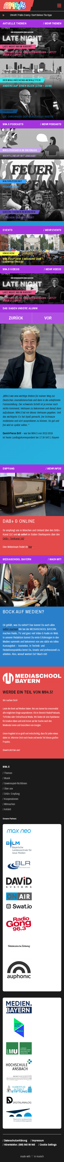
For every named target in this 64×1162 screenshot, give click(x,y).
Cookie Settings (48, 1144)
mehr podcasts (51, 124)
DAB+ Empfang (12, 793)
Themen (8, 772)
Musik (7, 778)
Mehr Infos (54, 468)
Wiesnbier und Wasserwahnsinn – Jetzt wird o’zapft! (29, 53)
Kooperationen (11, 798)
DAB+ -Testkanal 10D (13, 538)
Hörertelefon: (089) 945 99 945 (19, 1144)
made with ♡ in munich (32, 1156)
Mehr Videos (53, 269)
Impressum (38, 1140)
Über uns (8, 788)
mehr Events (53, 230)
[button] (16, 318)
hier (30, 546)
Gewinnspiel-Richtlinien (15, 783)
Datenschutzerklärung (15, 1140)
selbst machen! (10, 629)
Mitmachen (9, 804)
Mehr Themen (53, 23)
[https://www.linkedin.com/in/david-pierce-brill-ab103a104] (32, 356)
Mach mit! (55, 559)
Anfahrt (7, 809)
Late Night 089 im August (17, 46)
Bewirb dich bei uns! (11, 750)
